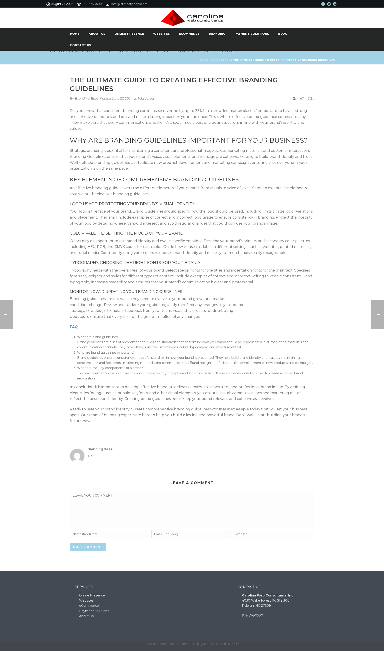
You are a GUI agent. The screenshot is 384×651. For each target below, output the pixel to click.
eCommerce (189, 33)
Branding (217, 33)
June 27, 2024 (122, 99)
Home (75, 33)
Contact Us (80, 45)
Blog (282, 33)
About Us (97, 33)
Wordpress (221, 60)
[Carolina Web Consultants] (192, 18)
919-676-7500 (92, 4)
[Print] (294, 98)
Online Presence (129, 33)
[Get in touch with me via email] (90, 457)
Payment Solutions (252, 33)
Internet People (234, 409)
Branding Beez (86, 99)
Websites (161, 33)
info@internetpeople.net (129, 4)
